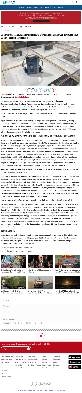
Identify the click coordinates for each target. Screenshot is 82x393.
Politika (60, 7)
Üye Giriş (4, 371)
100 (3, 251)
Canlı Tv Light (5, 362)
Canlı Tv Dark (19, 356)
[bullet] (29, 323)
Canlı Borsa (32, 356)
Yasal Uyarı (62, 390)
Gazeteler (56, 365)
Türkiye (30, 251)
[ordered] (27, 323)
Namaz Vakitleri (33, 359)
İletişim (26, 390)
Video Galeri (57, 359)
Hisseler (45, 362)
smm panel (18, 368)
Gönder (7, 323)
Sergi (22, 251)
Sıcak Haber (57, 368)
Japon (16, 251)
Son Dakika (18, 365)
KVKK (46, 390)
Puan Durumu (32, 362)
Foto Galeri (56, 356)
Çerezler (41, 390)
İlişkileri (9, 251)
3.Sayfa (21, 7)
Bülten (36, 7)
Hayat (53, 7)
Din (41, 7)
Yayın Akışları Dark (21, 359)
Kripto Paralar (47, 365)
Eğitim (47, 7)
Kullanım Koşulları (53, 390)
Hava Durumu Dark (7, 356)
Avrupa (29, 7)
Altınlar (44, 356)
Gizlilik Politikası (33, 390)
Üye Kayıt (4, 373)
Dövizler (45, 359)
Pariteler (45, 368)
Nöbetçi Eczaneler (21, 362)
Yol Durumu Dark (6, 359)
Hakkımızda (20, 390)
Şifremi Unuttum (6, 376)
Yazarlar (56, 362)
